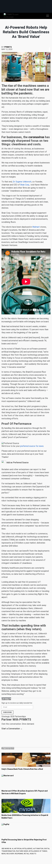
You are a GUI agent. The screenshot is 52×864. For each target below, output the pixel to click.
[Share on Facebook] (47, 46)
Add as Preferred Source (17, 462)
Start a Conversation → (12, 728)
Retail (26, 854)
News (4, 854)
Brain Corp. (25, 185)
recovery (10, 854)
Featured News (22, 851)
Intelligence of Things (38, 851)
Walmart (36, 227)
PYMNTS (8, 47)
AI (12, 848)
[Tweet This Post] (48, 46)
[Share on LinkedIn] (49, 46)
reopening (19, 854)
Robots (33, 854)
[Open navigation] (47, 16)
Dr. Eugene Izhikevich (22, 181)
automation (38, 848)
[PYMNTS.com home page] (12, 15)
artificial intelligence (23, 848)
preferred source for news (32, 446)
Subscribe (7, 712)
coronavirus (36, 137)
